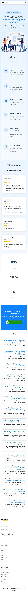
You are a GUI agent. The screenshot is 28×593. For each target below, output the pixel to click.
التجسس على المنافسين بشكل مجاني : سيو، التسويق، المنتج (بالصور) (14, 456)
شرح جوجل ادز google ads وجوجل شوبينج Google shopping (15, 443)
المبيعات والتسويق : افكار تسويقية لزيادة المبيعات (15, 364)
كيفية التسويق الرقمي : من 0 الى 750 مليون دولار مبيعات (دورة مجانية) (14, 479)
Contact (2, 552)
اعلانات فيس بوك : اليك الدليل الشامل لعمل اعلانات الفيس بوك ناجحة (14, 341)
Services (2, 550)
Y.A (16, 590)
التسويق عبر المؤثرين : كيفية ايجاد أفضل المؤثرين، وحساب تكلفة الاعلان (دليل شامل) (14, 352)
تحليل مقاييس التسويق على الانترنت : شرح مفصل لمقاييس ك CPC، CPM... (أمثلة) (14, 409)
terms (2, 559)
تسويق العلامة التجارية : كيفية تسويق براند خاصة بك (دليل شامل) (14, 501)
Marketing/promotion (5, 576)
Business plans (4, 574)
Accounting (3, 579)
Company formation (5, 572)
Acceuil (2, 548)
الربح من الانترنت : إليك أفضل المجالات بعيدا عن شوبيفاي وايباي (14, 397)
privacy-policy (4, 557)
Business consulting (5, 569)
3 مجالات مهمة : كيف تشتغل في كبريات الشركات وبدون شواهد (16, 375)
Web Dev (3, 581)
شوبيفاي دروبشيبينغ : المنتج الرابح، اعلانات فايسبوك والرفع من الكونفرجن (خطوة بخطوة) (14, 467)
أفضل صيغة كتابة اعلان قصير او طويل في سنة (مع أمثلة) (14, 386)
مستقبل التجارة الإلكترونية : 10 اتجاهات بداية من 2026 (14, 490)
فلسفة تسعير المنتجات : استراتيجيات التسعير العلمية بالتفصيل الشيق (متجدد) (14, 432)
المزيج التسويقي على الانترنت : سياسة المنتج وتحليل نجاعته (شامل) (14, 421)
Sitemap (2, 561)
